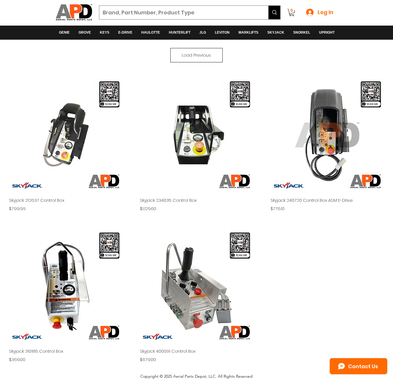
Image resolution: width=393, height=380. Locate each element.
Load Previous (196, 55)
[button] (291, 12)
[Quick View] (66, 135)
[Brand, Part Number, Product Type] (274, 12)
